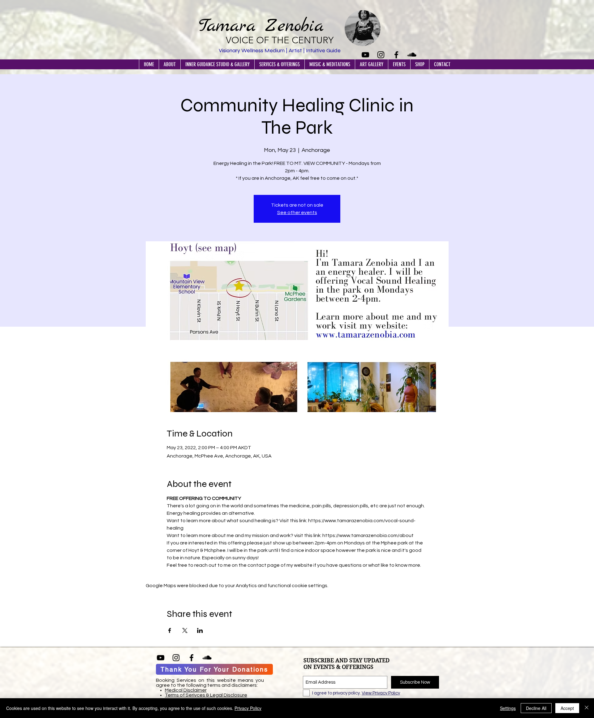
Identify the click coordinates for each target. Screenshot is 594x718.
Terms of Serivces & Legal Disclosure (206, 695)
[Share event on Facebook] (170, 630)
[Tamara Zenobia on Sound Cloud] (411, 54)
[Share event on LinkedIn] (200, 630)
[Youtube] (365, 54)
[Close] (586, 708)
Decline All (536, 708)
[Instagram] (380, 54)
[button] (169, 64)
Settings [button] (508, 708)
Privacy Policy (248, 708)
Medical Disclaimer (186, 690)
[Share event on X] (185, 630)
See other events (297, 212)
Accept (567, 708)
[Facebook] (396, 54)
